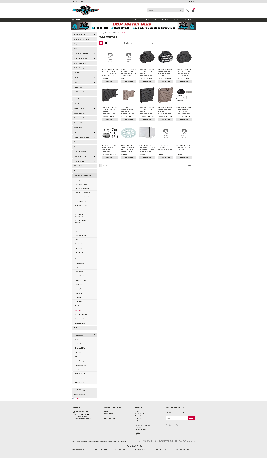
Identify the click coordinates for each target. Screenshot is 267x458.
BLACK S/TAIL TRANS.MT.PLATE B (165, 148)
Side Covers (78, 306)
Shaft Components (80, 201)
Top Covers (78, 310)
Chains (77, 239)
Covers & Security (80, 63)
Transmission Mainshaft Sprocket (82, 221)
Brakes (76, 48)
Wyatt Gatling (79, 361)
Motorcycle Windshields (182, 449)
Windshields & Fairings (81, 171)
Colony (77, 369)
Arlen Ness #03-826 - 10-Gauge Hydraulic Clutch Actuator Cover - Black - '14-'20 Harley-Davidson (183, 75)
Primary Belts (79, 284)
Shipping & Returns (109, 418)
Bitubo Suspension (80, 365)
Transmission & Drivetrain (82, 175)
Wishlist (191, 1)
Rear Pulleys (78, 293)
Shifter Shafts (79, 301)
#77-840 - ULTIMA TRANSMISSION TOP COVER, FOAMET (109, 73)
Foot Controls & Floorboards (79, 93)
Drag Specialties (80, 348)
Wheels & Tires (79, 166)
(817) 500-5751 (77, 1)
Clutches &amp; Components (80, 258)
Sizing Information (141, 429)
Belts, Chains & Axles (81, 184)
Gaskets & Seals (79, 108)
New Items (77, 142)
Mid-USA (78, 356)
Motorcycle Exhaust (78, 449)
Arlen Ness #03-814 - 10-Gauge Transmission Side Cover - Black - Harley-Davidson (146, 75)
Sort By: (126, 43)
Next (189, 165)
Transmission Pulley (81, 314)
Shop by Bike (165, 20)
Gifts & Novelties (79, 113)
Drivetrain (78, 267)
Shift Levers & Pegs (81, 205)
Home (101, 33)
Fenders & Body (79, 87)
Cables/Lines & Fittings (81, 53)
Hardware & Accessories (82, 193)
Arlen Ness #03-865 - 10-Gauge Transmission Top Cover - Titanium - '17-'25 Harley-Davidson (165, 114)
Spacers (77, 210)
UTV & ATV (77, 328)
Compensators (79, 227)
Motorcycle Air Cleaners (101, 449)
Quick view (110, 57)
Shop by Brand (78, 335)
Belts (76, 231)
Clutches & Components (82, 188)
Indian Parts (78, 127)
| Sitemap (89, 441)
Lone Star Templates (119, 441)
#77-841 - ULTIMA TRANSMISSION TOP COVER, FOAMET (128, 73)
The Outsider (190, 20)
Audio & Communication (82, 39)
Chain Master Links (81, 235)
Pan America (78, 147)
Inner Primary (79, 272)
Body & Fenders (79, 44)
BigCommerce (102, 441)
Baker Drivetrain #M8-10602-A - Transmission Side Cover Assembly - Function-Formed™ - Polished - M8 (109, 152)
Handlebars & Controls (81, 118)
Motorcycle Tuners (119, 449)
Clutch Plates (79, 252)
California (138, 427)
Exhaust (76, 82)
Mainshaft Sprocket (81, 280)
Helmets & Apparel (80, 123)
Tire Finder (177, 20)
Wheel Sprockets (80, 323)
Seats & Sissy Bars (80, 151)
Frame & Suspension (80, 99)
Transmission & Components (79, 215)
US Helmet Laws (140, 431)
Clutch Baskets (79, 248)
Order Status (107, 416)
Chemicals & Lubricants (81, 58)
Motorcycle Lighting (160, 449)
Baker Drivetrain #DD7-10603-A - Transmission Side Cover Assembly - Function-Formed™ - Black (183, 114)
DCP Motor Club (152, 20)
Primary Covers (80, 289)
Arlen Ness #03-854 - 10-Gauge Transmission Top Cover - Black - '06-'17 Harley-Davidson (109, 113)
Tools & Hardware (80, 161)
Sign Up (111, 413)
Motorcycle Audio (140, 449)
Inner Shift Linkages (81, 276)
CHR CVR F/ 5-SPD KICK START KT (183, 148)
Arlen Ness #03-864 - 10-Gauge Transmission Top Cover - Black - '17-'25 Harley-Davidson (146, 113)
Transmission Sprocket (82, 319)
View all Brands (79, 382)
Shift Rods (78, 297)
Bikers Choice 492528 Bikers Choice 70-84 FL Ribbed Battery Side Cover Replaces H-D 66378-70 (147, 151)
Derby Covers (79, 263)
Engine (76, 77)
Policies (138, 433)
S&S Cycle (78, 352)
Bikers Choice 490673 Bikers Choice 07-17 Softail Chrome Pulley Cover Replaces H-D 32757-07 (128, 152)
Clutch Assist (79, 244)
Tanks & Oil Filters (80, 156)
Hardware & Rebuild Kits (82, 197)
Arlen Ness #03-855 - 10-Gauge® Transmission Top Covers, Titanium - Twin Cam (128, 113)
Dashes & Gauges (79, 68)
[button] (133, 26)
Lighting (76, 132)
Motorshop (78, 378)
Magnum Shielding (80, 373)
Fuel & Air (77, 103)
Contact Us (139, 20)
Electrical (77, 72)
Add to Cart (110, 82)
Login (105, 413)
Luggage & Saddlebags (81, 137)
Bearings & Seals (80, 180)
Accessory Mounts (80, 34)
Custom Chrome (80, 344)
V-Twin (77, 339)
